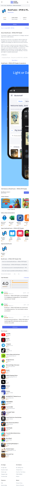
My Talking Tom (19, 467)
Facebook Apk (4, 469)
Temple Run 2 (19, 469)
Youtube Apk (4, 476)
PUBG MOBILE (19, 474)
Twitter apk (3, 472)
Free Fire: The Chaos (20, 472)
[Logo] (14, 2)
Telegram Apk (4, 474)
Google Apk (3, 467)
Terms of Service (20, 485)
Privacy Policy (19, 483)
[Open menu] (2, 2)
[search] (27, 2)
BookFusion (11, 12)
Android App (4, 485)
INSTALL (15, 24)
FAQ (2, 483)
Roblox (17, 476)
